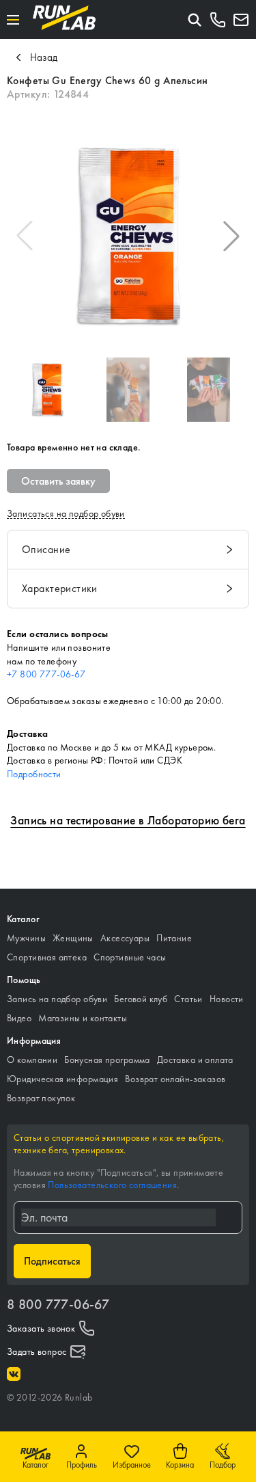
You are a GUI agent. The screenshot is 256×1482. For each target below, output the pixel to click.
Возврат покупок (41, 1098)
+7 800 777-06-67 (46, 674)
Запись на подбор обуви (57, 999)
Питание (174, 938)
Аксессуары (125, 938)
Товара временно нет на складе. (74, 447)
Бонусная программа (107, 1059)
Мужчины (26, 938)
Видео (19, 1018)
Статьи (188, 999)
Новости (227, 999)
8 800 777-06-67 (58, 1304)
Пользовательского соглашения (112, 1184)
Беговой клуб (140, 999)
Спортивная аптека (47, 957)
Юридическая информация (62, 1079)
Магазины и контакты (82, 1018)
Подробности (34, 774)
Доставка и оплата (195, 1059)
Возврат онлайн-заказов (175, 1079)
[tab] (128, 549)
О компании (32, 1059)
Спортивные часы (130, 957)
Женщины (73, 938)
